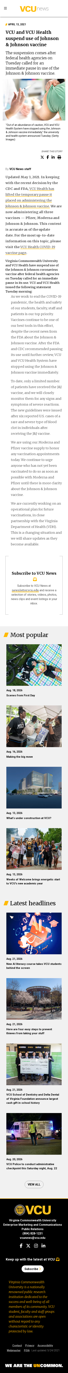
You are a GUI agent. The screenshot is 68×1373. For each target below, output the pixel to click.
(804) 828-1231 (32, 1233)
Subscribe (31, 1269)
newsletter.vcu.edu (25, 590)
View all (34, 1184)
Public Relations (33, 1229)
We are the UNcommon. (34, 1365)
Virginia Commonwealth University (32, 1220)
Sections (5, 8)
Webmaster (14, 1350)
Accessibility (45, 1345)
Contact (17, 1345)
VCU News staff (20, 169)
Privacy (29, 1345)
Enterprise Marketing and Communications (32, 1224)
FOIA (27, 1350)
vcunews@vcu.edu (32, 1238)
